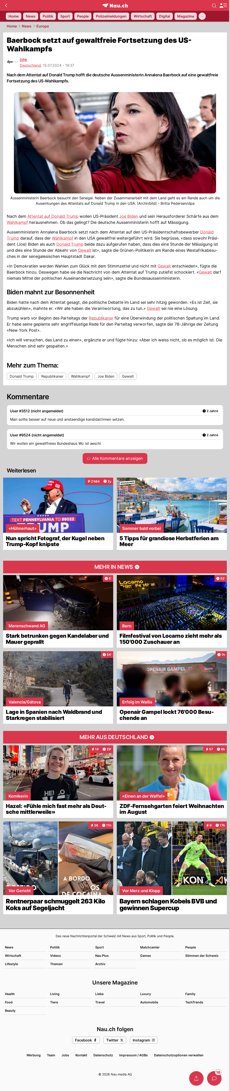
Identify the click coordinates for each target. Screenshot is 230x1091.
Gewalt (84, 250)
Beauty (10, 1010)
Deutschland (30, 65)
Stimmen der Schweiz (202, 955)
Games (145, 955)
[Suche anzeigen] (214, 5)
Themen (56, 964)
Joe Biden (128, 216)
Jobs (65, 1055)
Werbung (34, 1055)
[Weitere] (202, 16)
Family (190, 994)
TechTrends (194, 1002)
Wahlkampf (17, 222)
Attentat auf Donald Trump (52, 216)
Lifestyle (11, 964)
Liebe (99, 994)
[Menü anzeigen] (223, 5)
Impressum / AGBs (133, 1055)
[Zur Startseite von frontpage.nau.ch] (115, 5)
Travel (100, 1002)
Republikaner (101, 318)
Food (9, 1002)
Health (10, 994)
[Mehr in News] (115, 567)
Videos (55, 955)
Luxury (145, 994)
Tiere (54, 1002)
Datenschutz (103, 1055)
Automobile (149, 1002)
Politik (55, 947)
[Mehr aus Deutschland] (115, 737)
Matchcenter (150, 947)
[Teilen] (196, 1078)
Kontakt (81, 1055)
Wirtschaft (13, 955)
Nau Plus (102, 955)
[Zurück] (6, 5)
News (26, 26)
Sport (99, 947)
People (190, 947)
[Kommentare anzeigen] (214, 1078)
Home (12, 26)
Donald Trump (69, 244)
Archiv (100, 964)
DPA (23, 60)
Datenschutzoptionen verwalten (178, 1055)
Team (51, 1055)
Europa (42, 26)
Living (55, 994)
